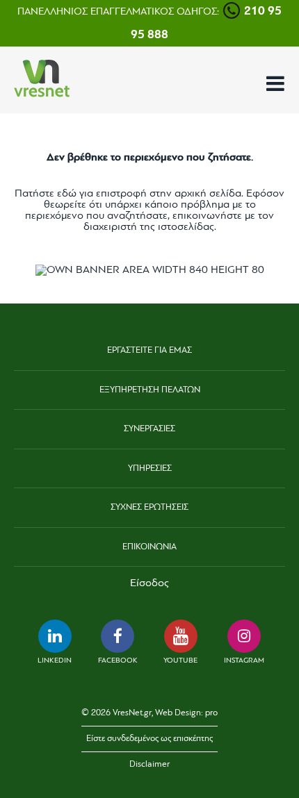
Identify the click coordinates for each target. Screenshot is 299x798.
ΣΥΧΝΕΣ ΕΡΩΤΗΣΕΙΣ (149, 507)
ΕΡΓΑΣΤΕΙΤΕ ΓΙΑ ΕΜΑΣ (149, 350)
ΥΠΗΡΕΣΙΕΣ (150, 468)
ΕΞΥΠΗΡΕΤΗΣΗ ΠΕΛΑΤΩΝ (149, 389)
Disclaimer (149, 764)
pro (211, 712)
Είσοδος (149, 583)
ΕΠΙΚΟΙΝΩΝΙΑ (149, 546)
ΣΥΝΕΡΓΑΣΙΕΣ (149, 428)
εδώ (66, 193)
